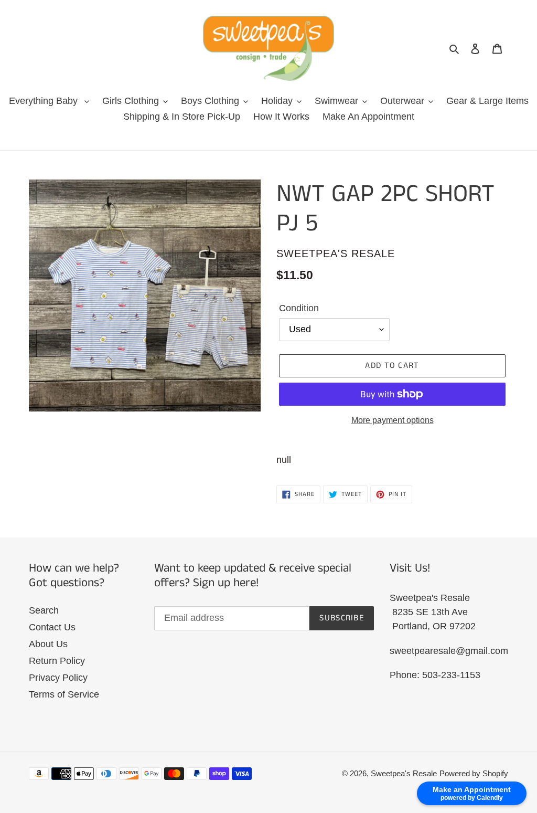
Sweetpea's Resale (404, 773)
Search (44, 610)
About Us (48, 644)
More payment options (392, 420)
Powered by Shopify (473, 773)
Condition (299, 308)
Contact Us (52, 627)
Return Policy (57, 661)
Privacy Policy (58, 677)
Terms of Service (64, 694)
